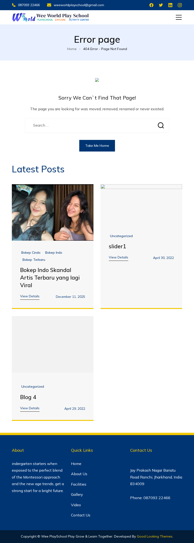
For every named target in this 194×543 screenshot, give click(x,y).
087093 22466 (29, 5)
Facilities (78, 484)
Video (76, 504)
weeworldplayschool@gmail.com (79, 5)
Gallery (77, 494)
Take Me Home (97, 145)
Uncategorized (121, 236)
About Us (79, 473)
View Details (30, 296)
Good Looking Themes (154, 536)
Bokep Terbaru (33, 260)
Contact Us (80, 515)
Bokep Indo (53, 253)
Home (76, 463)
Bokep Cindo (30, 253)
